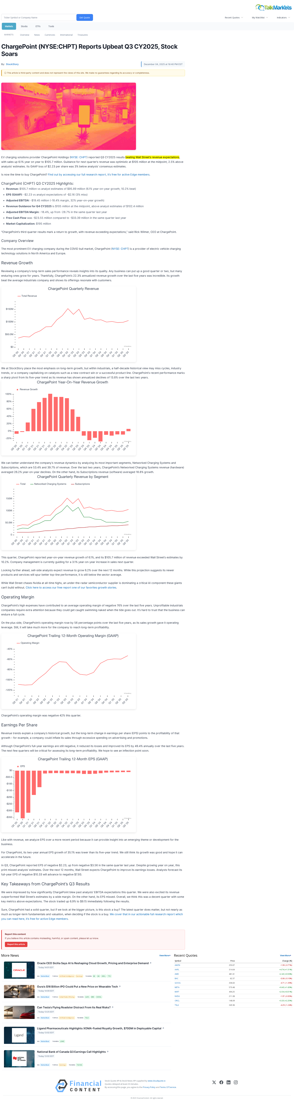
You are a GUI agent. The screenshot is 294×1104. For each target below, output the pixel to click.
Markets (9, 26)
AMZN (177, 965)
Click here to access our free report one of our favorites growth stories (71, 587)
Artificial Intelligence (67, 976)
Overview (24, 34)
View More (164, 955)
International (66, 34)
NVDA (177, 996)
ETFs (38, 26)
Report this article (16, 944)
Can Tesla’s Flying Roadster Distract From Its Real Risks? (75, 1007)
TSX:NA (79, 1065)
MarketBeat (45, 976)
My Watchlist (258, 17)
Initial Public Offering (67, 997)
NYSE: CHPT (79, 157)
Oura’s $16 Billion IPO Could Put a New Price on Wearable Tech (79, 986)
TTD (109, 976)
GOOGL (98, 997)
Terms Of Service (168, 1087)
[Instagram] (236, 1086)
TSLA (87, 1018)
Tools (51, 26)
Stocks (24, 26)
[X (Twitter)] (214, 1086)
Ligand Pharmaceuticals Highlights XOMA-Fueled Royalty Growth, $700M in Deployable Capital (100, 1028)
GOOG (178, 983)
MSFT (177, 991)
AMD (177, 974)
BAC (176, 978)
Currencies (50, 34)
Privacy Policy (149, 1087)
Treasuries (82, 34)
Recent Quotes (232, 17)
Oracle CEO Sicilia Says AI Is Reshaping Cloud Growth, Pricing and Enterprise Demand (94, 963)
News (37, 34)
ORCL (104, 976)
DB (98, 976)
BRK (92, 997)
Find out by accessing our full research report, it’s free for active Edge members (98, 174)
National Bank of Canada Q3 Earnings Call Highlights (73, 1051)
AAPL (87, 997)
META (177, 987)
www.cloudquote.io (157, 1080)
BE (94, 976)
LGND (62, 1041)
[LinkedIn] (228, 1086)
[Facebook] (221, 1086)
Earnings (79, 976)
